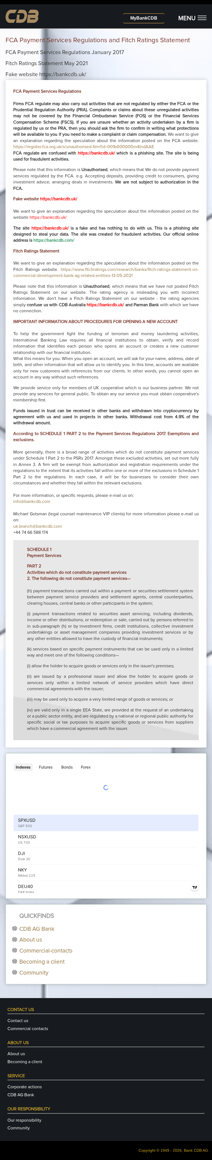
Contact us (17, 1020)
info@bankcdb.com (31, 501)
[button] (192, 18)
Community (18, 1128)
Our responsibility (24, 1120)
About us (16, 1054)
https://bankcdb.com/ (53, 240)
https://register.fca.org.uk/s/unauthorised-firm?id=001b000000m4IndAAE (83, 147)
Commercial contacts (27, 1028)
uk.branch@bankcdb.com (37, 526)
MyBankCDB (143, 18)
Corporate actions (24, 1087)
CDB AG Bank (20, 1095)
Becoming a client (24, 1062)
